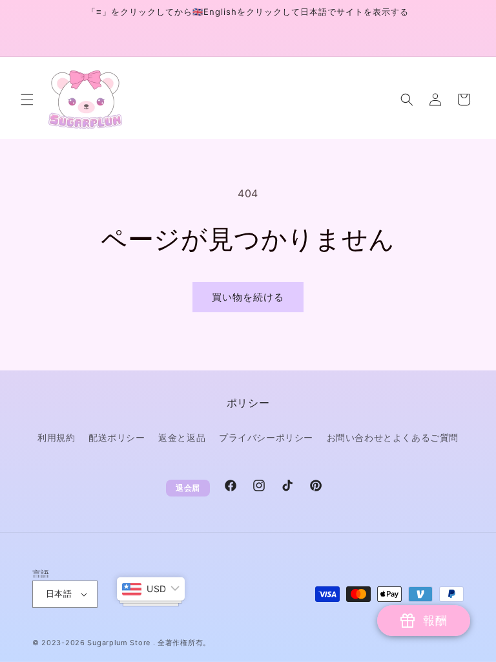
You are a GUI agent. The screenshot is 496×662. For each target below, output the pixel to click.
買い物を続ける (248, 297)
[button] (27, 99)
